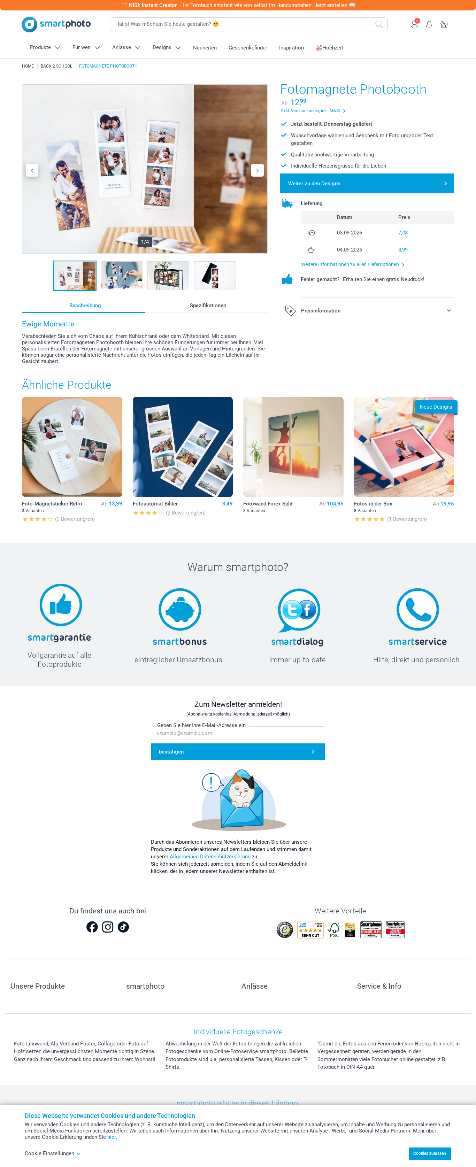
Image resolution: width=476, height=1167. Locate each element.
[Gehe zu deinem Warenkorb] (444, 24)
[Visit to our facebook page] (92, 927)
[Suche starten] (379, 24)
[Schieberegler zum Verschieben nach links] (32, 170)
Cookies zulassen (429, 1153)
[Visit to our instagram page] (107, 927)
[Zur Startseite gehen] (56, 24)
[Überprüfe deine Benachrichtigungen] (429, 24)
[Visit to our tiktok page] (123, 927)
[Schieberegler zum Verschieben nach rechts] (257, 170)
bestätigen (171, 752)
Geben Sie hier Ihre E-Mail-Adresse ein (201, 725)
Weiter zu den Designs (314, 183)
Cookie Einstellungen (49, 1153)
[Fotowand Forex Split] (293, 447)
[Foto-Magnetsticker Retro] (72, 447)
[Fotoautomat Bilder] (183, 447)
